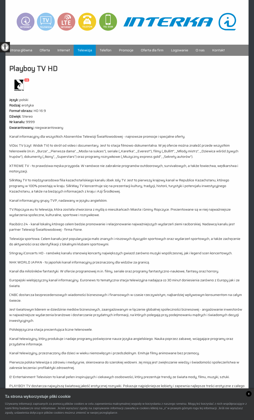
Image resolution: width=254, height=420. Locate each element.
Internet (63, 50)
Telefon (105, 50)
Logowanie (179, 50)
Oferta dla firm (152, 50)
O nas (200, 50)
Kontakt (218, 50)
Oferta (45, 50)
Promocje (126, 50)
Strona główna (20, 50)
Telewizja (84, 50)
